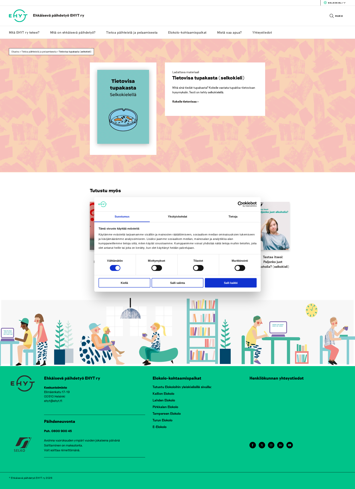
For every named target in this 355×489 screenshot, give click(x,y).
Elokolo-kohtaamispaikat (187, 32)
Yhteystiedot (262, 32)
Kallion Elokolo (163, 393)
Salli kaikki (231, 282)
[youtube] (289, 445)
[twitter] (262, 445)
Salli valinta (177, 282)
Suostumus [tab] (122, 216)
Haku (339, 16)
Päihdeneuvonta (59, 421)
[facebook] (252, 445)
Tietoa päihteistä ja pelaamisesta (132, 32)
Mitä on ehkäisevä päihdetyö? (73, 32)
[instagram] (271, 445)
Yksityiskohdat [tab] (177, 216)
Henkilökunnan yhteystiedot (276, 378)
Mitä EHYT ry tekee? (24, 32)
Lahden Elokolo (164, 400)
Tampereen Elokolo (167, 413)
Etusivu (15, 51)
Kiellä (124, 282)
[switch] (156, 268)
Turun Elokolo (163, 420)
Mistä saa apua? (229, 32)
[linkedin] (280, 445)
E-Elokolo (160, 427)
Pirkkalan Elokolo (165, 407)
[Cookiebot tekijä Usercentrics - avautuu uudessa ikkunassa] (240, 204)
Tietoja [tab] (233, 216)
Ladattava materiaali (185, 72)
